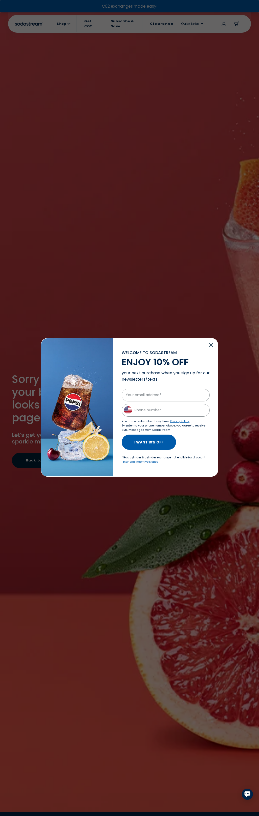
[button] (211, 345)
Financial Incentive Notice (140, 462)
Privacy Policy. (179, 421)
